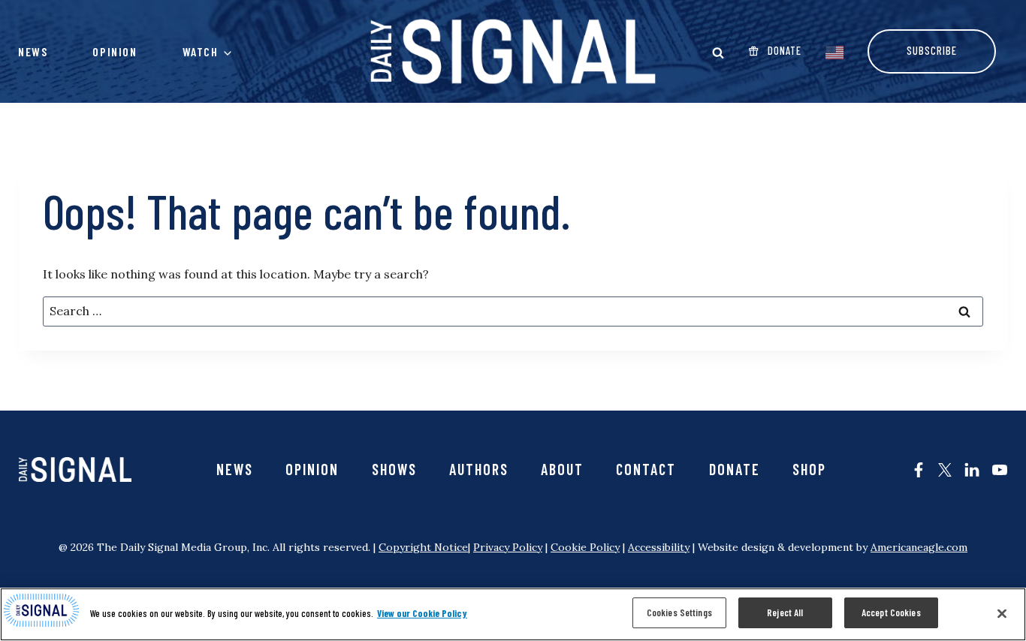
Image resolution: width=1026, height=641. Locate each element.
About (562, 469)
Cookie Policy (585, 547)
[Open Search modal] (718, 53)
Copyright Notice (423, 547)
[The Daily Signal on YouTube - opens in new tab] (999, 469)
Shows (394, 469)
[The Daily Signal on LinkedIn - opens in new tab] (972, 470)
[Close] (1001, 613)
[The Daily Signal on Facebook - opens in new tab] (918, 469)
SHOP (809, 469)
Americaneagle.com (919, 547)
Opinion (114, 51)
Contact (646, 469)
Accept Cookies (891, 612)
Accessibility (659, 547)
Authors (478, 469)
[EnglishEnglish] (834, 51)
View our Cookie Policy (422, 613)
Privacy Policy (507, 547)
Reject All (785, 612)
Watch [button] (201, 51)
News (32, 51)
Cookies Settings (679, 612)
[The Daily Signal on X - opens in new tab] (945, 470)
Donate (734, 469)
